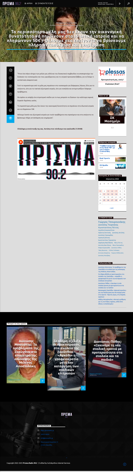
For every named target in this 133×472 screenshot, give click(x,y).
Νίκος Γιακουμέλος (118, 245)
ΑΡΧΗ (29, 3)
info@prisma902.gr (47, 438)
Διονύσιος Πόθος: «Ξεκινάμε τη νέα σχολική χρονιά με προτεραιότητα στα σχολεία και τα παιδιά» (111, 286)
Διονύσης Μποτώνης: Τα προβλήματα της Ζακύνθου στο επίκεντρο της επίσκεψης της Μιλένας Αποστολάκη (112, 269)
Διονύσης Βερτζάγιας (104, 245)
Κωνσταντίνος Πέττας (108, 227)
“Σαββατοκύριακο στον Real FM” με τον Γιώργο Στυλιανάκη (107, 148)
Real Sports (105, 158)
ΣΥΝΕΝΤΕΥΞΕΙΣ (45, 3)
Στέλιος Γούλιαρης (114, 250)
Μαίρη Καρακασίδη (104, 247)
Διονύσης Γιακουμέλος (105, 235)
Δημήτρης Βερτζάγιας (105, 242)
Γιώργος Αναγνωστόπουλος (57, 387)
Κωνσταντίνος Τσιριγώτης (107, 240)
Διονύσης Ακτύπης (118, 233)
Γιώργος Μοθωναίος (117, 253)
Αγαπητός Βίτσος (104, 237)
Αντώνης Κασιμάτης (104, 253)
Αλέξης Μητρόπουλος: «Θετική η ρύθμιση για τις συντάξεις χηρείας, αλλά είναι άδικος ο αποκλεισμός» (112, 302)
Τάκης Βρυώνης (102, 250)
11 (104, 194)
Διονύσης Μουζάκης (104, 255)
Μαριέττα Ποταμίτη (14, 379)
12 (108, 194)
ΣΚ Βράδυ (104, 165)
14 (116, 194)
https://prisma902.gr (47, 430)
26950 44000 (45, 434)
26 (108, 200)
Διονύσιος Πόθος (116, 247)
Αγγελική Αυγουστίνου (106, 230)
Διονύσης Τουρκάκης (108, 225)
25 (104, 200)
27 (112, 200)
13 (112, 194)
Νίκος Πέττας (118, 242)
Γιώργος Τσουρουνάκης (111, 222)
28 (116, 200)
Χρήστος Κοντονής (104, 233)
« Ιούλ (111, 208)
